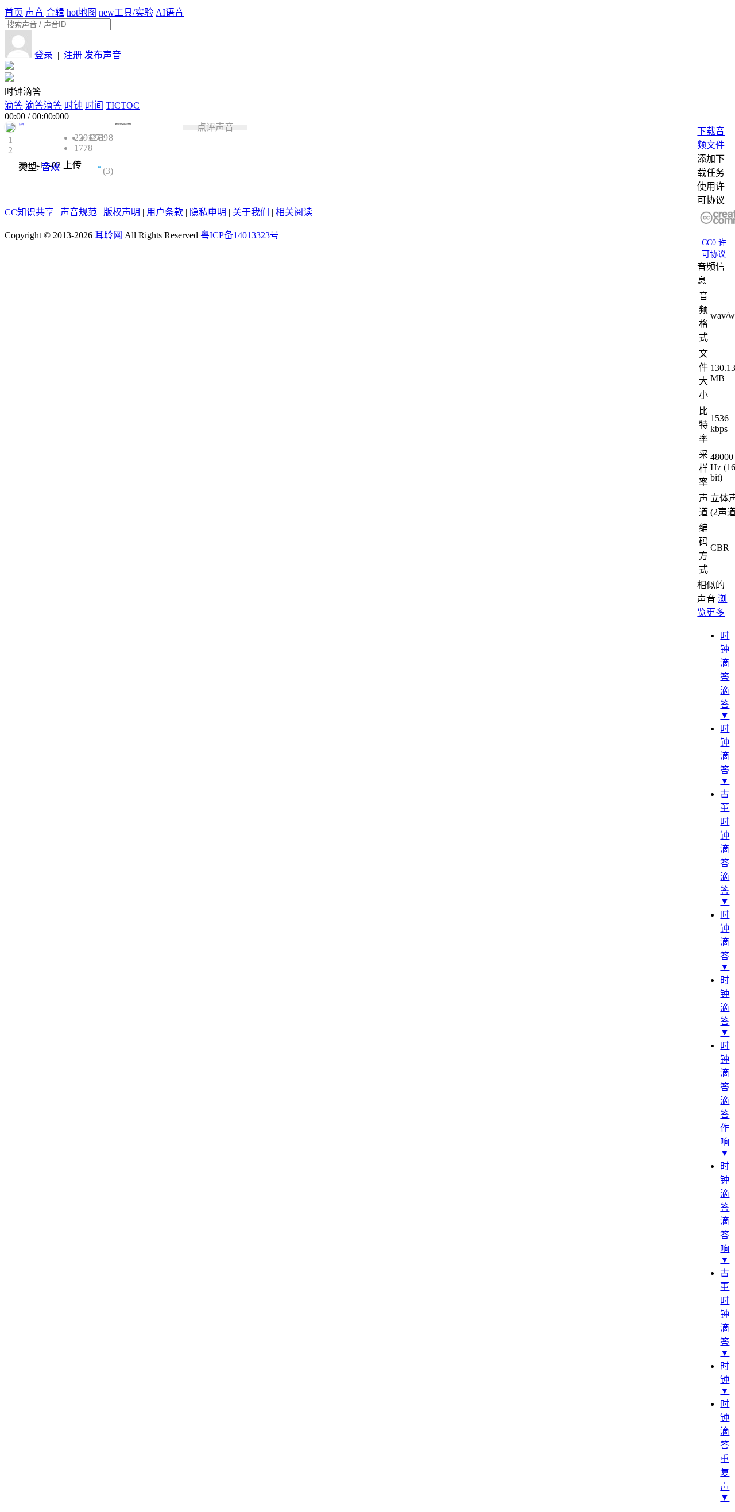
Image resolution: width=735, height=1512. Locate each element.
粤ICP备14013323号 (239, 235)
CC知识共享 (29, 212)
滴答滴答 (43, 105)
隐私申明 (207, 212)
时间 (94, 105)
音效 (50, 167)
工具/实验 (126, 12)
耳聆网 (108, 235)
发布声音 (102, 55)
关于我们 (251, 212)
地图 (81, 12)
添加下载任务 (711, 165)
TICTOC (123, 105)
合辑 (55, 12)
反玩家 (21, 124)
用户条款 (164, 212)
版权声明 (121, 212)
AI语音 (170, 12)
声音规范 (78, 212)
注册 (73, 55)
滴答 (14, 105)
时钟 (73, 105)
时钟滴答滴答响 (724, 1207)
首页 (14, 12)
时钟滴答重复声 (724, 1445)
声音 (34, 12)
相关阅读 (294, 212)
